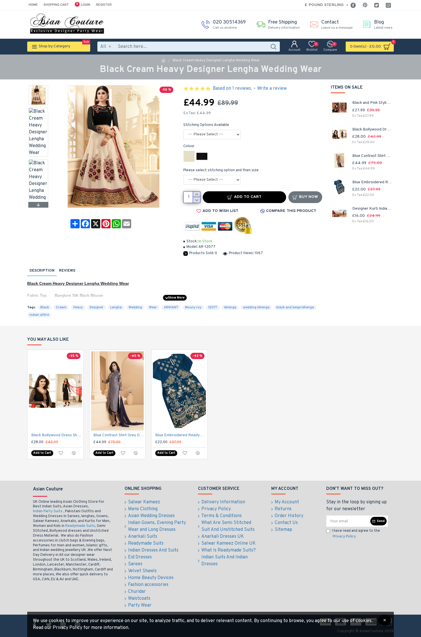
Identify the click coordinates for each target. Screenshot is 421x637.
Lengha (116, 307)
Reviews (67, 270)
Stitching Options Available (206, 125)
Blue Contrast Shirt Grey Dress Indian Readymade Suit (372, 155)
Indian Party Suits (47, 511)
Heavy (78, 307)
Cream (61, 307)
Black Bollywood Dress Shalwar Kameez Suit (372, 129)
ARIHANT (171, 307)
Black (44, 307)
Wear (153, 307)
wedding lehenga (256, 307)
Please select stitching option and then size (221, 170)
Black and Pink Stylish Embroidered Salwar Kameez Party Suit (372, 102)
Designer (96, 307)
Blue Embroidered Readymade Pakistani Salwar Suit (372, 182)
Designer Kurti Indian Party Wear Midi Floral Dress (372, 208)
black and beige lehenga (295, 307)
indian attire (39, 315)
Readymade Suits (80, 526)
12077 (212, 307)
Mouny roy (193, 307)
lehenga (230, 307)
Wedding (135, 307)
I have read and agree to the (356, 534)
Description (41, 270)
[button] (38, 86)
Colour (188, 146)
